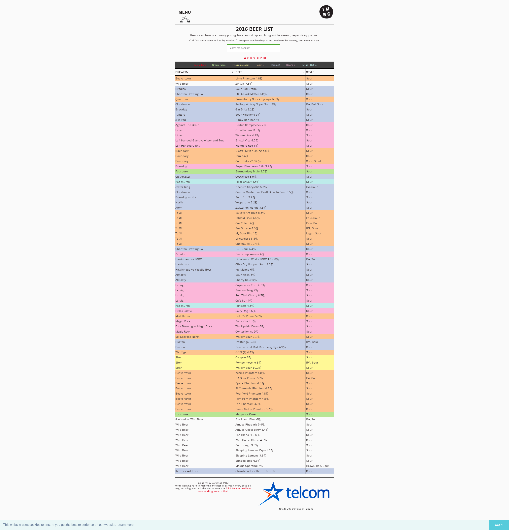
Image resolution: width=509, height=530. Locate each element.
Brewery (181, 72)
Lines (179, 130)
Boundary (181, 150)
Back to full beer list (255, 57)
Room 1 (260, 64)
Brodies (180, 88)
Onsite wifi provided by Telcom (296, 508)
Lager (310, 233)
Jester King (182, 187)
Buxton (180, 341)
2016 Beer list (254, 29)
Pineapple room (240, 64)
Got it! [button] (499, 524)
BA (308, 104)
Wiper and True (214, 140)
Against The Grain (187, 125)
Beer (238, 72)
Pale (309, 218)
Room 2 (275, 64)
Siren (179, 357)
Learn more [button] (126, 524)
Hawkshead (182, 259)
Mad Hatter (182, 316)
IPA (308, 228)
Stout (317, 161)
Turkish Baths (309, 64)
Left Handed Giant (187, 140)
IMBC (198, 259)
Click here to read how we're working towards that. (224, 490)
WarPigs (180, 352)
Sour (309, 78)
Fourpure (181, 171)
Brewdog (181, 109)
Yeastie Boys (203, 269)
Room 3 (290, 64)
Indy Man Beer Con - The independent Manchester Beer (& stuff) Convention (326, 12)
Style (310, 72)
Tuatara (180, 114)
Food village (199, 64)
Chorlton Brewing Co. (189, 94)
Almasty (180, 274)
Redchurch (182, 181)
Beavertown (183, 78)
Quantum (181, 99)
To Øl (178, 212)
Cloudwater (182, 104)
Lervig (179, 285)
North (195, 197)
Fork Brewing (184, 326)
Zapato (180, 254)
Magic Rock (182, 321)
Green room (218, 64)
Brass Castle (183, 310)
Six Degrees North (187, 336)
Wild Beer (181, 83)
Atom (178, 207)
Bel (313, 104)
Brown (310, 465)
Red (318, 465)
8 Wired (180, 119)
